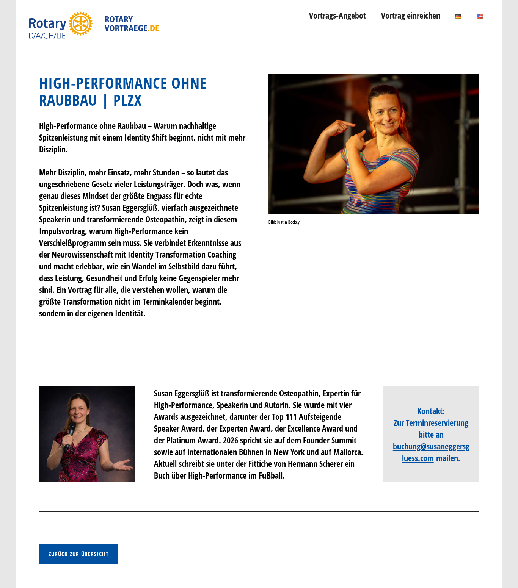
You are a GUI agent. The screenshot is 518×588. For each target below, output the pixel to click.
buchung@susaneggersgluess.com (431, 451)
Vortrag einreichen (410, 15)
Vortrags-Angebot (337, 15)
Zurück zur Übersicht (78, 554)
